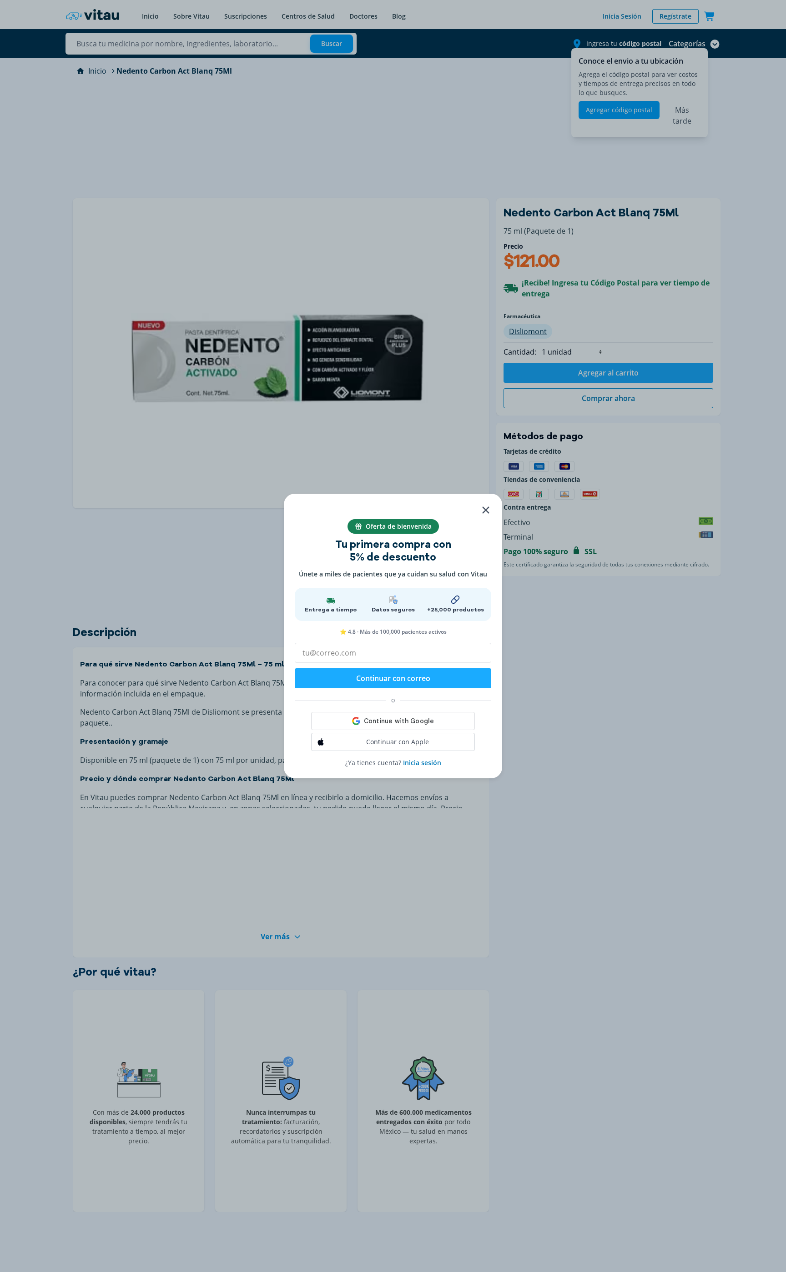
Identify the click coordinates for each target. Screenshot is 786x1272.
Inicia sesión (422, 762)
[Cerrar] (486, 510)
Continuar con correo (393, 678)
